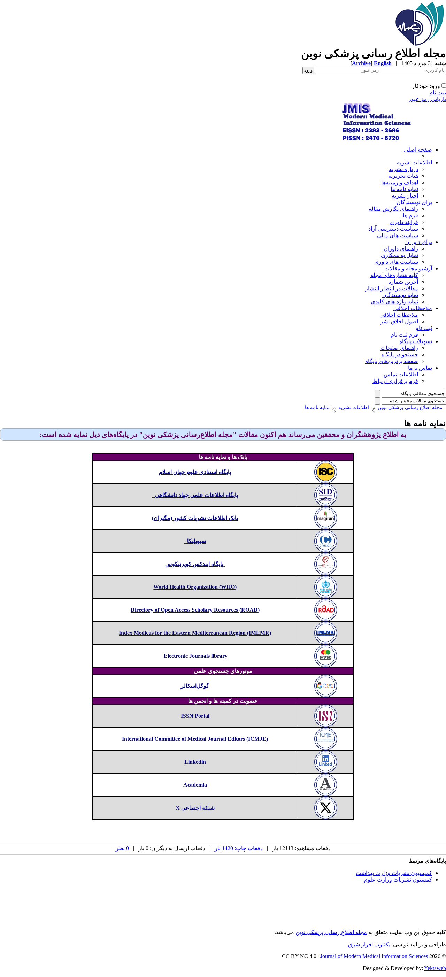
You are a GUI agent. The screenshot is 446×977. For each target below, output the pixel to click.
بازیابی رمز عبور (427, 99)
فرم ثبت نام (404, 335)
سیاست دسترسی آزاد (393, 229)
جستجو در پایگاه (400, 354)
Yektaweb (435, 968)
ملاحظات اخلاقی (412, 308)
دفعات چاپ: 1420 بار (239, 848)
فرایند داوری (404, 222)
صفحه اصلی (418, 150)
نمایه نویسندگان (400, 295)
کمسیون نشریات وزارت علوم (398, 880)
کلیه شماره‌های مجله (394, 275)
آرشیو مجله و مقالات (408, 268)
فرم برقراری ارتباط (395, 381)
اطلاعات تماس (401, 374)
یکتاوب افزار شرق (369, 944)
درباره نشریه (403, 169)
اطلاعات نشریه (414, 163)
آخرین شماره (403, 282)
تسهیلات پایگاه (415, 341)
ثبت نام (437, 92)
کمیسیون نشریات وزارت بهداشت (394, 873)
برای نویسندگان (414, 202)
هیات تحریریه (403, 176)
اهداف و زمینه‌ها (399, 182)
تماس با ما (420, 368)
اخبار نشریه (405, 196)
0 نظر (122, 848)
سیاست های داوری (396, 262)
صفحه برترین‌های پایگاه (391, 361)
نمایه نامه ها (404, 189)
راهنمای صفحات (399, 348)
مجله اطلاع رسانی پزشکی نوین (331, 932)
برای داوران (418, 242)
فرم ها (410, 215)
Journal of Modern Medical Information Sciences (374, 956)
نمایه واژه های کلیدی (394, 302)
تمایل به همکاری (399, 255)
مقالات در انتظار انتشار (391, 288)
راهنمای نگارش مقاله (393, 209)
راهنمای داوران (401, 249)
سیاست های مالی (397, 235)
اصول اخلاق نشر (399, 321)
